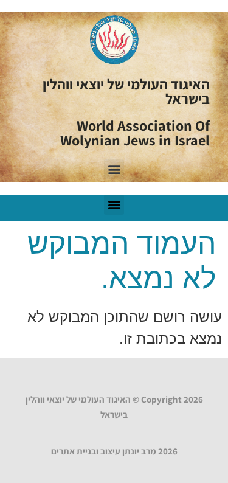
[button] (114, 169)
